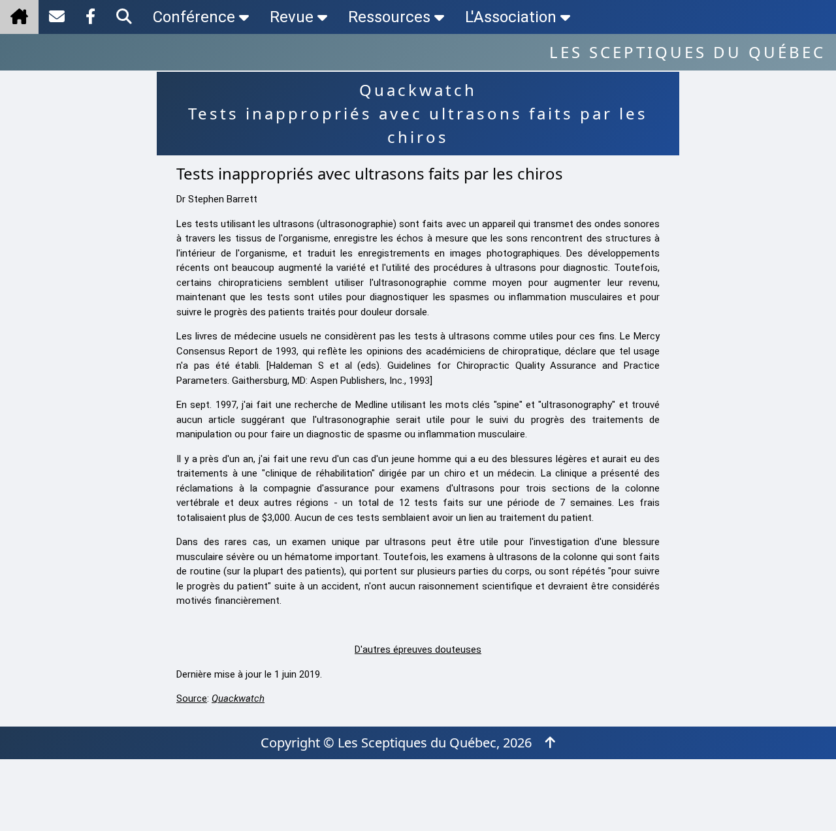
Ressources (389, 17)
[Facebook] (90, 17)
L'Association (510, 17)
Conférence (194, 17)
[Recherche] (124, 17)
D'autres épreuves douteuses (418, 649)
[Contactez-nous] (57, 17)
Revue (292, 17)
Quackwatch (238, 698)
